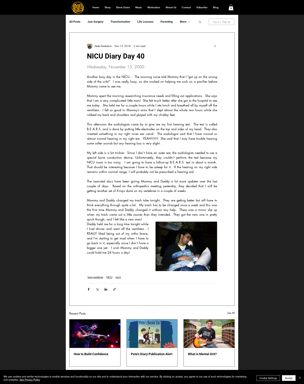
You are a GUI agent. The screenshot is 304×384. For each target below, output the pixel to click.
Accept (289, 378)
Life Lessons (145, 21)
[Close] (300, 378)
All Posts (74, 21)
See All (231, 313)
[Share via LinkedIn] (105, 289)
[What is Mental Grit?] (209, 333)
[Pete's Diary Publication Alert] (152, 333)
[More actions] (215, 46)
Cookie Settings (268, 378)
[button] (231, 7)
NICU (109, 277)
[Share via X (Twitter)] (97, 289)
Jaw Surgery (95, 21)
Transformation (120, 21)
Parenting (166, 21)
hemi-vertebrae (95, 277)
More (183, 21)
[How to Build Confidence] (94, 333)
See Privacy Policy (30, 379)
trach (118, 277)
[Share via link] (114, 289)
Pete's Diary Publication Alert (151, 354)
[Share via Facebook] (88, 289)
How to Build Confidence (91, 354)
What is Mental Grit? (202, 354)
